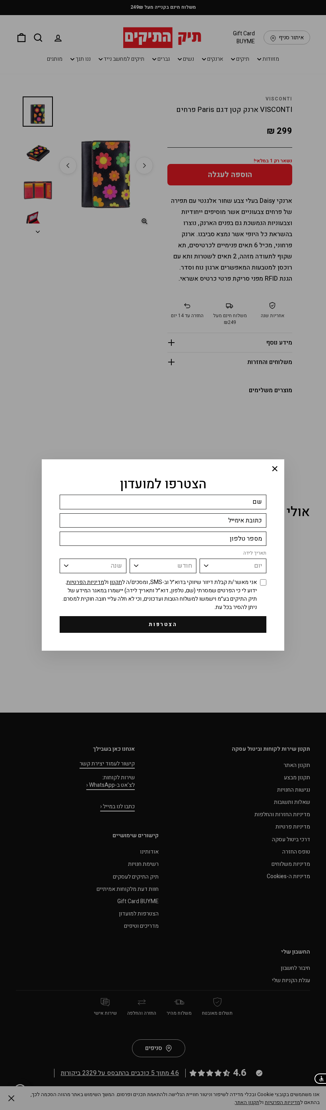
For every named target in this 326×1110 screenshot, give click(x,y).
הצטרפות (163, 624)
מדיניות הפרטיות (85, 582)
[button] (320, 1079)
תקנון (116, 582)
